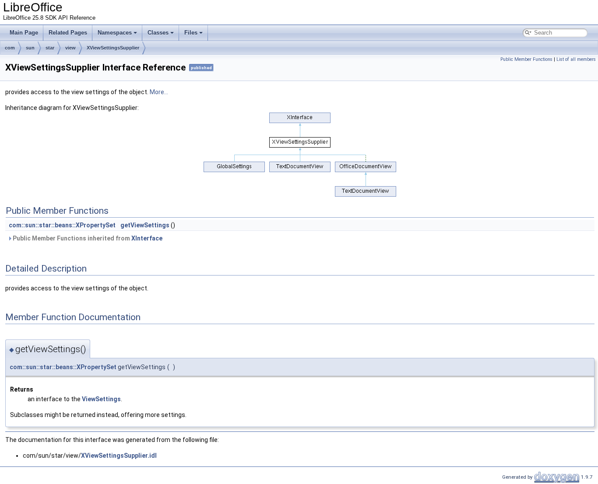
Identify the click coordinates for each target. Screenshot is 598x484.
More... (159, 91)
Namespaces (115, 32)
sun (30, 47)
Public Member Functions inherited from (86, 238)
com (10, 47)
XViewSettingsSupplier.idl (119, 455)
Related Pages (68, 32)
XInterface (146, 238)
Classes (158, 32)
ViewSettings (101, 399)
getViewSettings (144, 225)
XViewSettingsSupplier (113, 47)
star (50, 47)
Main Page (24, 32)
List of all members (576, 59)
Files (190, 32)
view (70, 47)
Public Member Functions (526, 59)
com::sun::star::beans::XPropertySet (62, 225)
